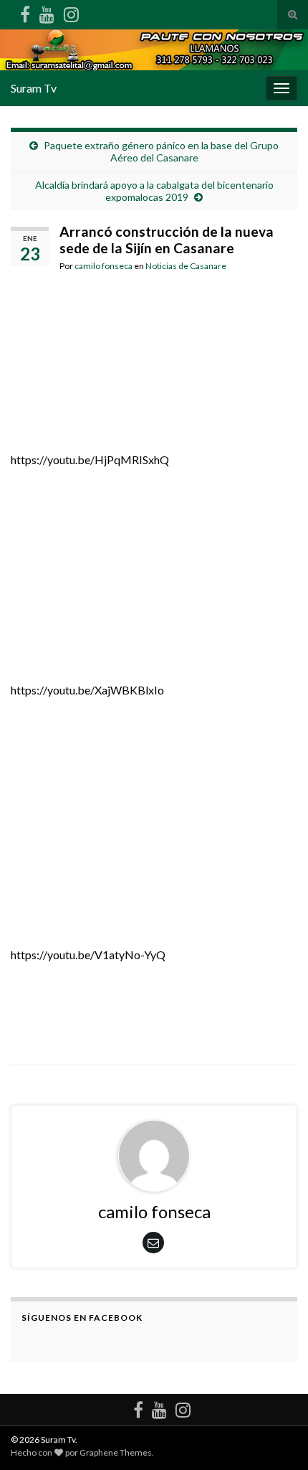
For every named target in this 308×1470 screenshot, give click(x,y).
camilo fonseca (103, 265)
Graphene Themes (116, 1452)
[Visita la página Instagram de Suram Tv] (71, 11)
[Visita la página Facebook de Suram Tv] (25, 11)
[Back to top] (276, 1438)
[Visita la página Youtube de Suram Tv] (46, 11)
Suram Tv (34, 88)
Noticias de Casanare (185, 265)
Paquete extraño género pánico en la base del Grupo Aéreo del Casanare (161, 151)
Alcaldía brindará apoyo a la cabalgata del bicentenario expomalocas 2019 (154, 191)
